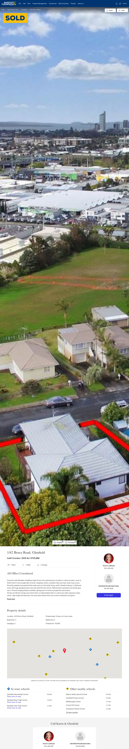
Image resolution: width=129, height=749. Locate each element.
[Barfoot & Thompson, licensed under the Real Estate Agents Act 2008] (9, 2)
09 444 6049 (108, 588)
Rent (29, 3)
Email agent (108, 595)
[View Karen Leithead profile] (109, 558)
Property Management (40, 3)
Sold (3, 9)
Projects (73, 3)
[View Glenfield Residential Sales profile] (109, 579)
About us (80, 3)
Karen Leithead (109, 566)
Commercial (53, 3)
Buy (20, 3)
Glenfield (24, 9)
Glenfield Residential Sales (109, 586)
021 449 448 (108, 568)
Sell (24, 3)
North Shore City (12, 9)
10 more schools (72, 712)
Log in (125, 3)
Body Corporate (64, 3)
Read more (11, 599)
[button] (64, 650)
